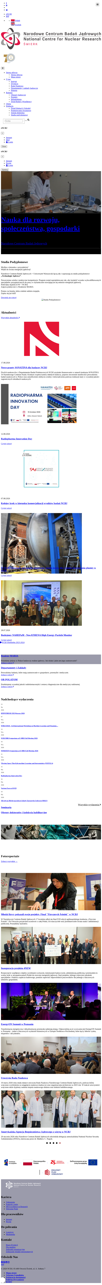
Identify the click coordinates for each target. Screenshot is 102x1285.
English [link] (18, 25)
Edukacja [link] (9, 106)
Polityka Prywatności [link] (15, 1280)
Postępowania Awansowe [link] (21, 110)
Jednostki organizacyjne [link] (15, 1249)
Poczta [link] (8, 163)
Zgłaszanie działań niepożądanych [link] (19, 1252)
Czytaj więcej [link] (6, 444)
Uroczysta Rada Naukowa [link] (14, 1078)
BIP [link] (7, 16)
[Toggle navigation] (2, 68)
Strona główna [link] (11, 72)
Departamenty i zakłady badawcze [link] (24, 88)
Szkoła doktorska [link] (18, 113)
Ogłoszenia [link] (10, 1202)
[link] (2, 1280)
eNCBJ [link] (9, 14)
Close (4, 146)
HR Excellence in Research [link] (17, 1207)
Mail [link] (8, 140)
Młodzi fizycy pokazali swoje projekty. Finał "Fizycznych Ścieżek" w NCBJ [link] (39, 914)
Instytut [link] (14, 81)
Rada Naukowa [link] (17, 86)
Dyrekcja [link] (14, 84)
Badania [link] (9, 93)
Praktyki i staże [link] (12, 1204)
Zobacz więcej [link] (7, 663)
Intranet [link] (9, 138)
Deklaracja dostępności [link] (16, 1277)
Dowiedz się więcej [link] (8, 297)
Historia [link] (14, 90)
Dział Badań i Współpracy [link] (21, 102)
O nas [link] (8, 79)
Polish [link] (17, 20)
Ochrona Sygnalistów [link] (15, 1275)
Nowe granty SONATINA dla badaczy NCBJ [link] (24, 367)
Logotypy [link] (10, 1232)
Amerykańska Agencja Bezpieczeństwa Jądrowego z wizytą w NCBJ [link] (36, 1131)
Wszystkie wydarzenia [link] (89, 804)
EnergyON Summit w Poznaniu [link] (17, 1024)
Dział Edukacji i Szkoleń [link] (20, 108)
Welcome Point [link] (12, 1209)
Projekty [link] (14, 97)
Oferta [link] (8, 104)
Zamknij (5, 170)
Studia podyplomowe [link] (19, 115)
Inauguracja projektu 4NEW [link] (16, 968)
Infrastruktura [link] (16, 99)
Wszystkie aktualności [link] (10, 318)
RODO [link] (9, 1282)
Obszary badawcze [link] (18, 95)
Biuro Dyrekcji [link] (12, 1245)
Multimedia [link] (10, 1234)
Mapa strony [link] (16, 77)
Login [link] (10, 142)
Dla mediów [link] (11, 1247)
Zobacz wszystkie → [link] (9, 861)
